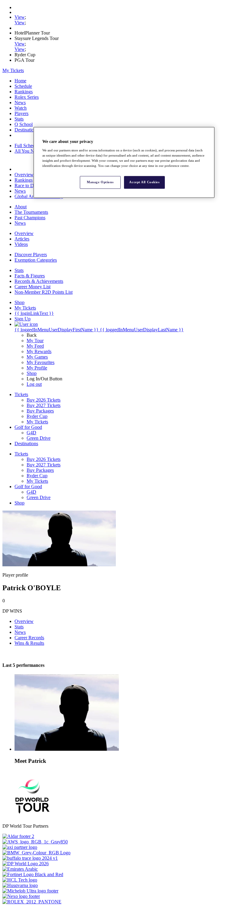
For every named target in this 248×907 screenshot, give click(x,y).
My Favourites (40, 362)
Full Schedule (28, 145)
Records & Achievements (39, 281)
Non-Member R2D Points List (44, 292)
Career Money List (33, 286)
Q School (24, 124)
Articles (22, 238)
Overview (24, 174)
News (20, 102)
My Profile (37, 367)
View (20, 17)
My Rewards (39, 351)
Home (20, 80)
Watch (21, 108)
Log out (34, 384)
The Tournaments (31, 212)
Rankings (24, 91)
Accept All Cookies (144, 182)
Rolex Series (27, 97)
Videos (21, 244)
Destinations (26, 129)
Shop (32, 373)
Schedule (23, 86)
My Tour (35, 340)
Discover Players (31, 254)
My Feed (35, 346)
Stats (19, 118)
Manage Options (100, 182)
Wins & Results (29, 643)
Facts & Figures (30, 275)
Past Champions (30, 217)
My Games (37, 356)
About (21, 206)
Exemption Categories (36, 260)
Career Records (29, 637)
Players (21, 113)
